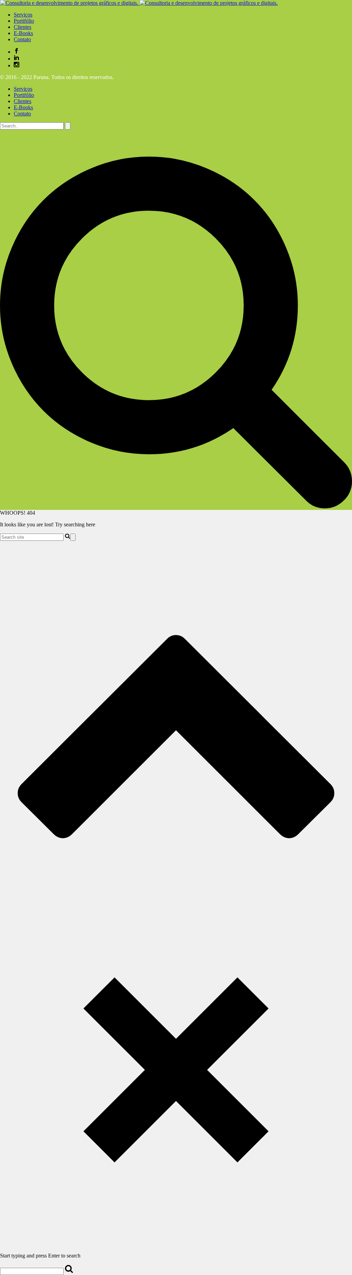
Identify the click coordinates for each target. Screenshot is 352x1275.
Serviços (23, 89)
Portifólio (24, 95)
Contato (22, 113)
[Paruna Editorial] (139, 3)
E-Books (23, 107)
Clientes (22, 101)
